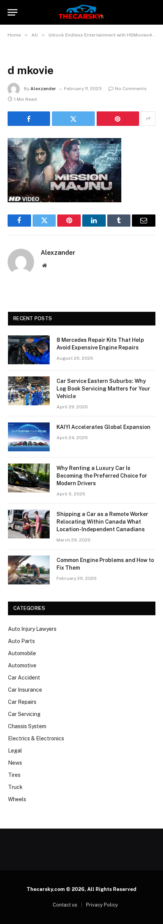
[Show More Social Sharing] (148, 118)
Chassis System (27, 726)
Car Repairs (22, 702)
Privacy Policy (102, 905)
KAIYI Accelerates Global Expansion (103, 427)
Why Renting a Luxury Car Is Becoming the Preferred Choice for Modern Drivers (101, 475)
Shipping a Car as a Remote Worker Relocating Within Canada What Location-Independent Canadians (102, 521)
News (15, 763)
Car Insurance (25, 690)
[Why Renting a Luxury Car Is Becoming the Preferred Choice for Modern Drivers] (29, 478)
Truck (15, 787)
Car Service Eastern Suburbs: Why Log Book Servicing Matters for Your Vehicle (103, 388)
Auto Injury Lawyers (32, 629)
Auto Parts (21, 641)
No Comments (131, 88)
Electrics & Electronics (36, 738)
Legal (15, 751)
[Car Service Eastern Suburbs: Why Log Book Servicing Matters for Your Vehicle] (29, 390)
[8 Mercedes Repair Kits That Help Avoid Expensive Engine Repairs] (29, 349)
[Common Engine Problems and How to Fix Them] (29, 570)
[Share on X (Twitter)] (73, 118)
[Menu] (12, 12)
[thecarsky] (81, 12)
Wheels (17, 799)
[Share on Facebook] (29, 118)
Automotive (22, 665)
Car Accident (24, 678)
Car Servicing (24, 714)
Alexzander (43, 88)
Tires (14, 775)
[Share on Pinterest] (118, 118)
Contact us (65, 905)
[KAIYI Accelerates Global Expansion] (29, 436)
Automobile (22, 653)
